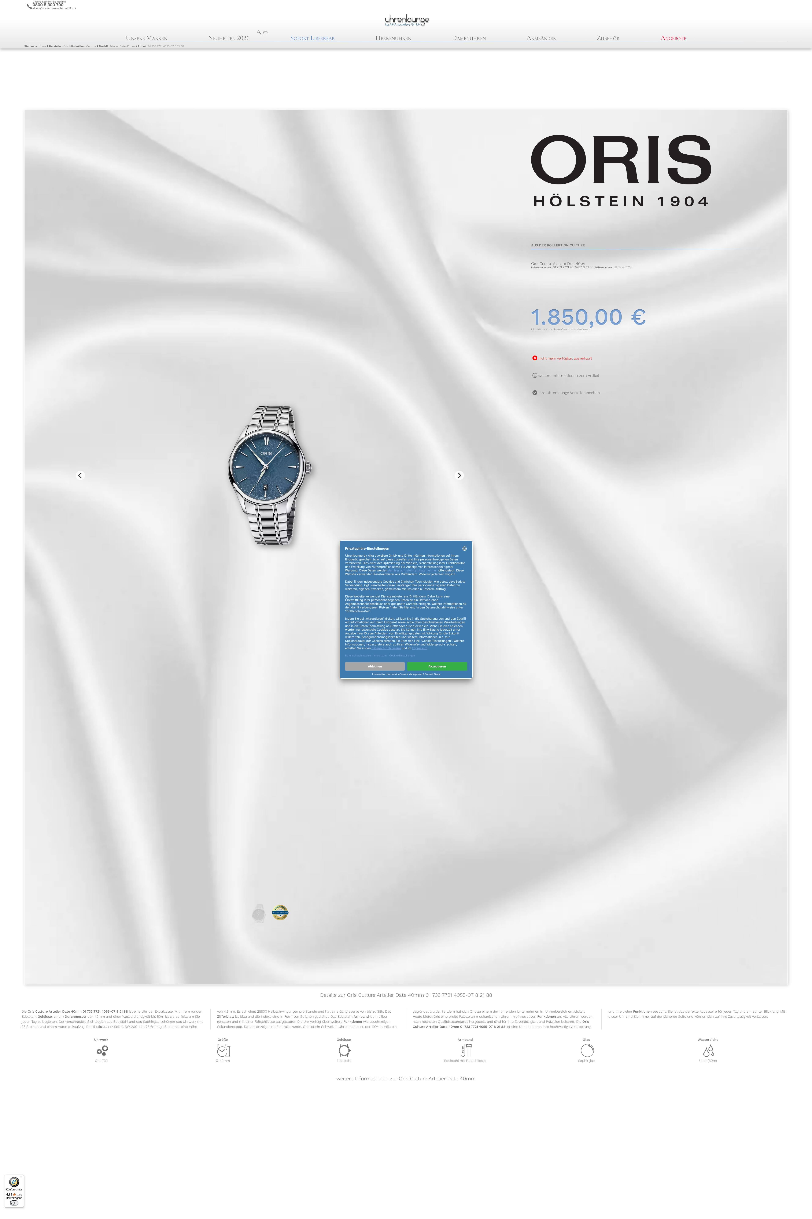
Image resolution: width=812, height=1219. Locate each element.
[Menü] (21, 1177)
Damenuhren (469, 38)
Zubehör (608, 38)
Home (35, 46)
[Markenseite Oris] (621, 230)
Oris (58, 46)
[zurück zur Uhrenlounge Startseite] (406, 19)
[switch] (14, 1202)
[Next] (459, 475)
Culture (83, 46)
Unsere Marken (146, 38)
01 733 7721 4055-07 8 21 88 (161, 46)
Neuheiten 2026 (229, 38)
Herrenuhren (393, 38)
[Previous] (80, 475)
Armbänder (541, 38)
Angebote (673, 38)
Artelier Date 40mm (117, 46)
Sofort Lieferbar (312, 38)
